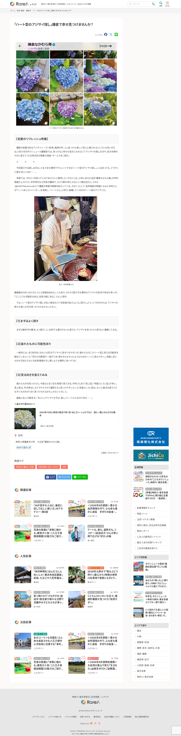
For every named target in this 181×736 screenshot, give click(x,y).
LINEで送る (81, 477)
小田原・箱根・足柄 (145, 665)
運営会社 (97, 717)
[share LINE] (116, 35)
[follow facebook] (91, 723)
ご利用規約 (127, 717)
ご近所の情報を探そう (147, 548)
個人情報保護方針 (142, 717)
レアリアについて (38, 717)
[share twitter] (111, 35)
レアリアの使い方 (54, 717)
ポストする (65, 477)
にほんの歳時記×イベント (149, 537)
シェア (52, 477)
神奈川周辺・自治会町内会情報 (151, 525)
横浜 (139, 631)
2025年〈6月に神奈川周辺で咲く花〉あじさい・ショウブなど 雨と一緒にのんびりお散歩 (77, 414)
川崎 (139, 636)
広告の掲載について (112, 717)
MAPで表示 (22, 447)
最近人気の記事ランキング (149, 542)
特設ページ (142, 514)
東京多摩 (141, 671)
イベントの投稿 (70, 717)
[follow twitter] (95, 723)
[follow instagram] (99, 723)
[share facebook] (105, 35)
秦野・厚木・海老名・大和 (148, 648)
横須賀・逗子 (143, 659)
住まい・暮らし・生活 (25, 467)
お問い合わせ (85, 717)
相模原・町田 (143, 642)
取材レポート (143, 531)
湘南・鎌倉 (142, 654)
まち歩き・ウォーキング (49, 467)
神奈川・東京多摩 (145, 677)
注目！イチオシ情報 (146, 519)
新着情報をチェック (146, 508)
